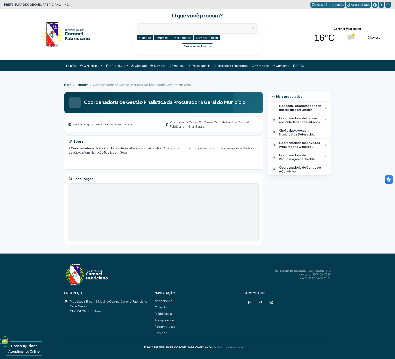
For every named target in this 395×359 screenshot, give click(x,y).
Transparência (200, 65)
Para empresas (165, 326)
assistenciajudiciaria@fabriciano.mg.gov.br (102, 124)
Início (73, 65)
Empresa (178, 65)
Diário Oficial (163, 313)
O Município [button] (91, 65)
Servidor (159, 65)
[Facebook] (260, 302)
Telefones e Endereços (232, 65)
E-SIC (300, 65)
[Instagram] (249, 302)
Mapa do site (163, 301)
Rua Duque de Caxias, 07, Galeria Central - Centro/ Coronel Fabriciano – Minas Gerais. (209, 124)
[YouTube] (271, 302)
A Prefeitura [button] (117, 65)
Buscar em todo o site (197, 46)
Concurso (282, 65)
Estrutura (82, 85)
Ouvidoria (261, 65)
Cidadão (140, 65)
